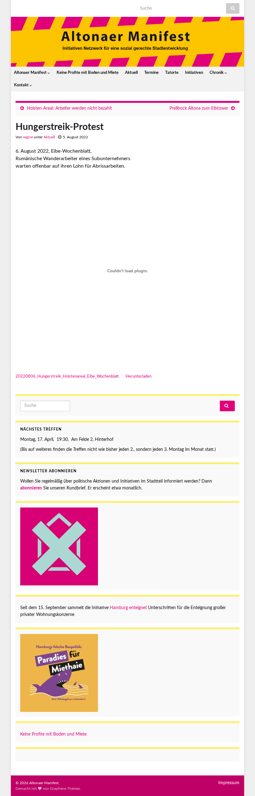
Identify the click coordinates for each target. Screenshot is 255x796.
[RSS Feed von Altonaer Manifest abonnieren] (18, 7)
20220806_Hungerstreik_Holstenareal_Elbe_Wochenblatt (67, 376)
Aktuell (131, 73)
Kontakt (22, 85)
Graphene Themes (65, 788)
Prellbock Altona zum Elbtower (198, 108)
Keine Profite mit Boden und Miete (87, 73)
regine (28, 137)
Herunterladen (138, 376)
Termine (151, 73)
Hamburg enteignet (128, 608)
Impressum (228, 783)
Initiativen (194, 73)
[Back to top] (241, 782)
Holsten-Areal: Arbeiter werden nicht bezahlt (69, 108)
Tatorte (171, 73)
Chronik (217, 73)
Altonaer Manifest (31, 73)
